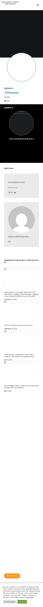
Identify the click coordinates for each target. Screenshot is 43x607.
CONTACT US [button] (12, 576)
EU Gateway (15, 454)
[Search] (21, 498)
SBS (15, 451)
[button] (37, 5)
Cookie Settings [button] (9, 602)
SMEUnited (23, 451)
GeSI (20, 464)
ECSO (31, 451)
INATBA (17, 460)
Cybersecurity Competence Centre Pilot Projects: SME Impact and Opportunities (19, 355)
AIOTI (6, 454)
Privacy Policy (10, 514)
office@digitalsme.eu (18, 546)
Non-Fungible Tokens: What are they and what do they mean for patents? (21, 387)
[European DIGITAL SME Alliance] (10, 5)
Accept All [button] (22, 602)
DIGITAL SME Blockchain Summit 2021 (18, 325)
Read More (30, 597)
